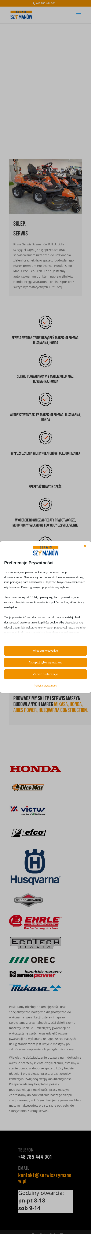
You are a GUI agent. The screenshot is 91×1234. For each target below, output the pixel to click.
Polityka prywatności (45, 685)
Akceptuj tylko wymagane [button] (45, 662)
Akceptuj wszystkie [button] (45, 650)
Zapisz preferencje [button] (45, 674)
